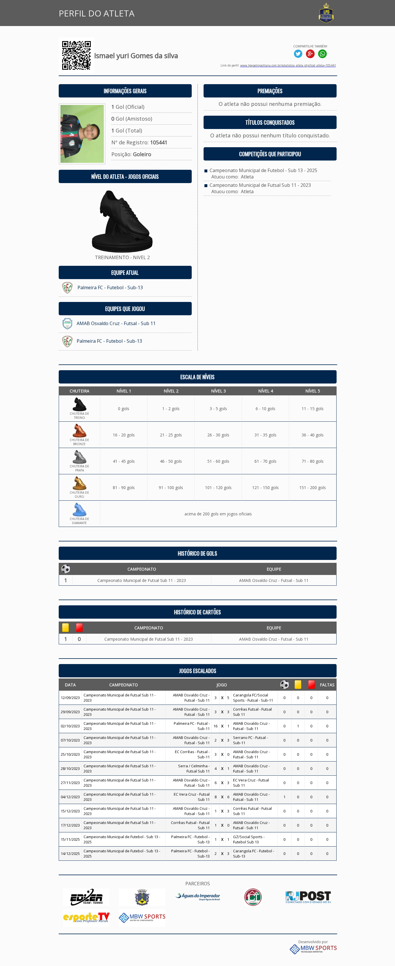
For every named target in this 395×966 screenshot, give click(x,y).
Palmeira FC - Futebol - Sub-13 (110, 287)
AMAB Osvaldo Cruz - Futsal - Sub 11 (116, 323)
